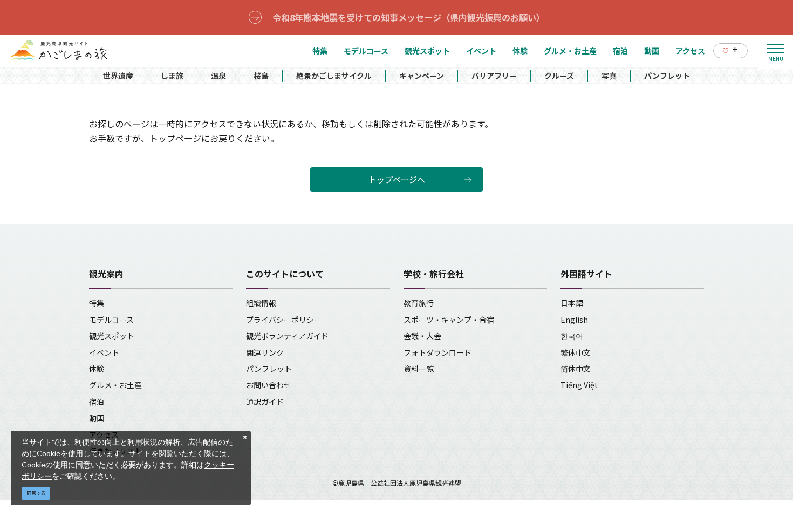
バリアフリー (494, 75)
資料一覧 (419, 368)
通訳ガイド (265, 401)
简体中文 (575, 368)
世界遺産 (118, 75)
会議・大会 (422, 335)
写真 (609, 75)
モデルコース (111, 319)
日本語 (571, 302)
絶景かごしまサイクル (334, 75)
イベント (104, 352)
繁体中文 (575, 352)
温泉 (218, 75)
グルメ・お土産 (115, 384)
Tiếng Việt (579, 384)
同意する (36, 493)
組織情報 (261, 302)
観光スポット (111, 335)
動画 (96, 417)
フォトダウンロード (437, 352)
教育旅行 (419, 302)
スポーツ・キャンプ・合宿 (449, 319)
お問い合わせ (268, 384)
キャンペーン (421, 75)
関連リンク (265, 352)
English (574, 319)
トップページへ (396, 179)
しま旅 (172, 75)
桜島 (261, 75)
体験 (96, 368)
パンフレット (667, 75)
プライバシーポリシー (284, 319)
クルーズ (559, 75)
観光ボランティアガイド (287, 335)
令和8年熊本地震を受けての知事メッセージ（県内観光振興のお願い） (408, 17)
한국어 (571, 335)
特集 (96, 302)
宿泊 (96, 401)
